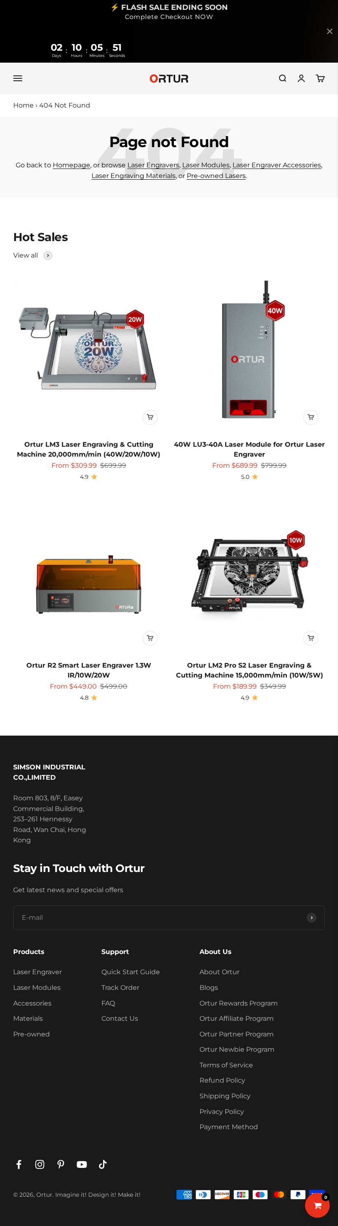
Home (23, 105)
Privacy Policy (222, 1112)
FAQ (108, 1003)
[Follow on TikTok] (102, 1164)
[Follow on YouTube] (81, 1164)
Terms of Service (226, 1065)
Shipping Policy (225, 1096)
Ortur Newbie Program (237, 1049)
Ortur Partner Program (237, 1034)
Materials (28, 1018)
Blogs (209, 988)
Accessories (32, 1003)
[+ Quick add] (150, 417)
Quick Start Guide (130, 972)
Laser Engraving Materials (134, 176)
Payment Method (229, 1127)
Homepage (71, 165)
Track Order (120, 988)
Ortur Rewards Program (239, 1003)
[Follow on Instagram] (39, 1164)
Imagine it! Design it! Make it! (98, 1194)
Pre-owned (31, 1034)
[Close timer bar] (329, 31)
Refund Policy (222, 1080)
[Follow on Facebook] (18, 1164)
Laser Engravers (153, 165)
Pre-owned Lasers (216, 176)
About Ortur (219, 972)
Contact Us (119, 1018)
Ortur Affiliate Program (237, 1018)
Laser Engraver (37, 972)
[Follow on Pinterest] (60, 1164)
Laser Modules (206, 165)
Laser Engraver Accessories (276, 165)
